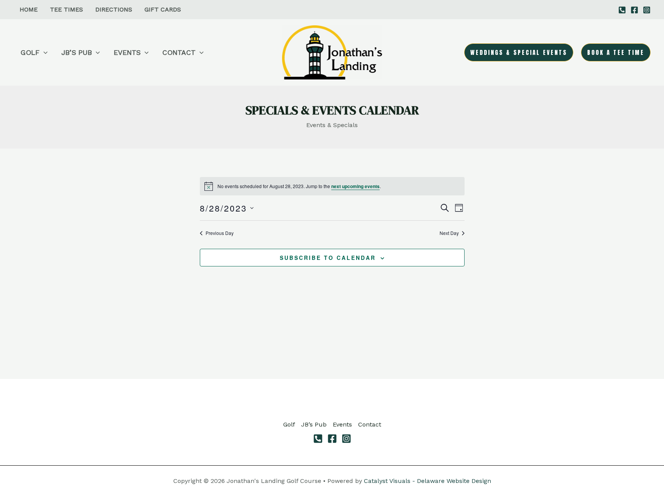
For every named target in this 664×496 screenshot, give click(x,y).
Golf (289, 424)
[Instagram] (647, 10)
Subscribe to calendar (328, 257)
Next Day (449, 233)
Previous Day (220, 233)
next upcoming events (355, 186)
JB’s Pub (314, 424)
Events (342, 424)
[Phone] (318, 438)
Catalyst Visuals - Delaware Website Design (427, 480)
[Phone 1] (622, 10)
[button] (44, 52)
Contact (369, 424)
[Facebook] (634, 10)
